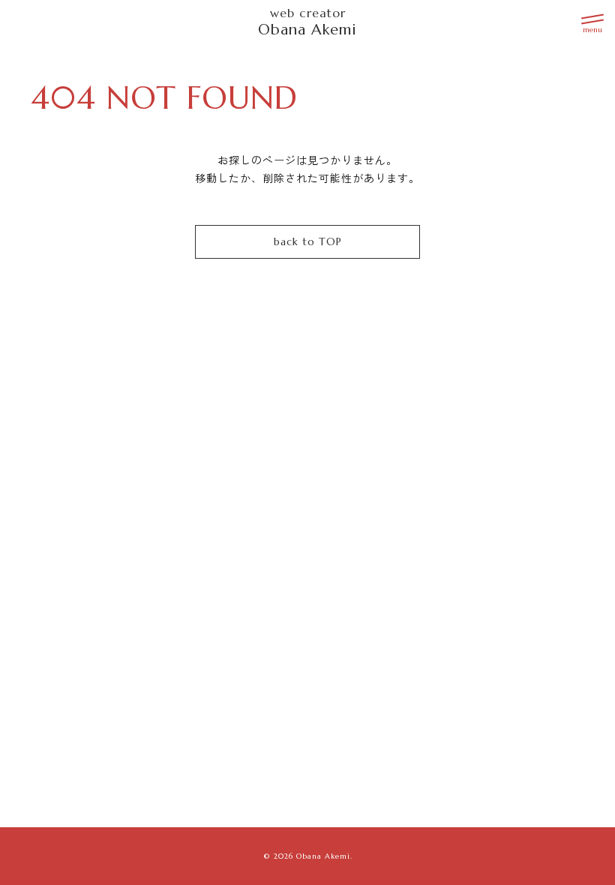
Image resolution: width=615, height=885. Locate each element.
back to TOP (308, 241)
